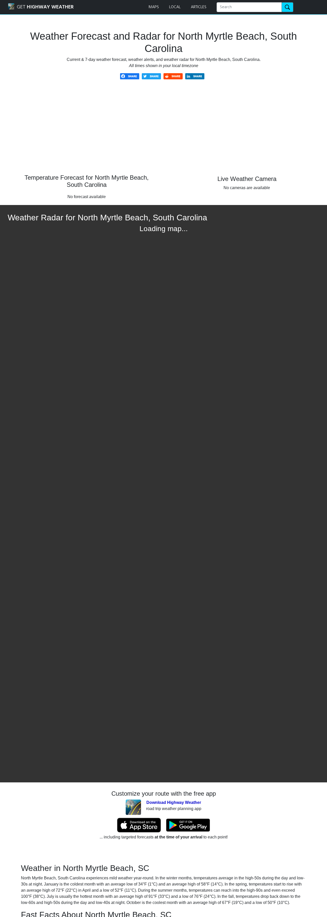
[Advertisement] (163, 130)
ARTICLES (198, 7)
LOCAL (175, 7)
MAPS (153, 7)
